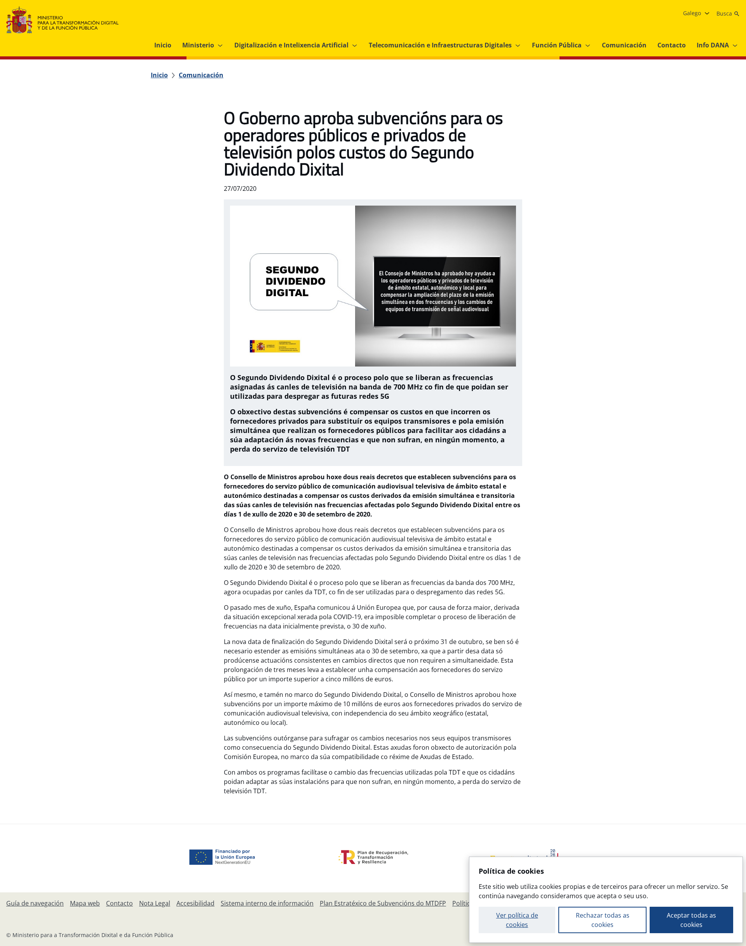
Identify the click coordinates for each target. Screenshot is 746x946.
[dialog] (606, 900)
